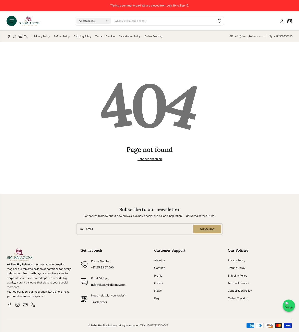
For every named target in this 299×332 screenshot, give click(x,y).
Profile (158, 275)
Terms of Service (105, 36)
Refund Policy (62, 36)
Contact (159, 268)
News (158, 290)
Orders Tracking (153, 36)
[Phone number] (26, 36)
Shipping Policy (82, 36)
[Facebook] (9, 36)
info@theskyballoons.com (108, 285)
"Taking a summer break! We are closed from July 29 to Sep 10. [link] (149, 5)
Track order (99, 302)
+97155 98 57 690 (102, 267)
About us (160, 260)
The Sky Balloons (107, 325)
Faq (156, 298)
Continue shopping (149, 159)
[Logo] (29, 21)
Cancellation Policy (130, 36)
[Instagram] (14, 36)
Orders (158, 283)
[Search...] (219, 21)
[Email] (20, 36)
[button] (12, 21)
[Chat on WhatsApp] (289, 306)
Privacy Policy (42, 36)
